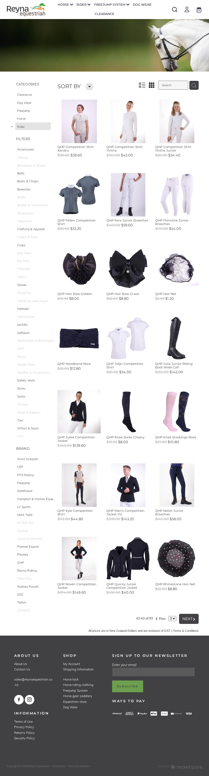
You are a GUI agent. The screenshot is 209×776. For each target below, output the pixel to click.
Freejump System (75, 690)
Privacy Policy (24, 727)
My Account (71, 664)
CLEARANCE (104, 14)
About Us (20, 664)
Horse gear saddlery (77, 696)
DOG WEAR (142, 4)
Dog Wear (70, 707)
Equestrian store (75, 702)
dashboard (59, 766)
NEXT (188, 618)
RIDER (81, 4)
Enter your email (124, 664)
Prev (160, 617)
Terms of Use (23, 721)
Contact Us (22, 669)
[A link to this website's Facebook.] (19, 699)
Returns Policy (24, 733)
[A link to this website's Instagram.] (29, 699)
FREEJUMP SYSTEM (110, 4)
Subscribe (127, 686)
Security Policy (24, 738)
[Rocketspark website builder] (180, 768)
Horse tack (71, 679)
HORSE (64, 4)
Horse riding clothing (78, 685)
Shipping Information (78, 669)
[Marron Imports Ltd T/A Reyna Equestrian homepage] (26, 9)
